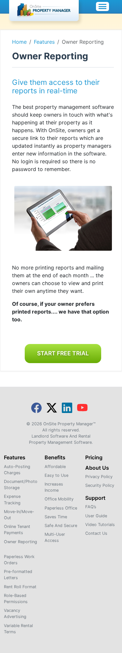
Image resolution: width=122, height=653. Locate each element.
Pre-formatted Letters (18, 574)
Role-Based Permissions (16, 598)
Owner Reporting (20, 541)
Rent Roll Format (20, 586)
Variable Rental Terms (18, 628)
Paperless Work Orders (19, 559)
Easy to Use (56, 475)
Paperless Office (61, 508)
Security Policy (99, 485)
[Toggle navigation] (102, 6)
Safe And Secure (61, 525)
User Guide (96, 515)
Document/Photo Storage (20, 484)
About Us (97, 467)
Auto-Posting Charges (17, 469)
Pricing (93, 457)
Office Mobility (59, 499)
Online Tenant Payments (17, 529)
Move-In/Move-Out (19, 514)
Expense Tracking (12, 499)
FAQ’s (90, 506)
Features (44, 42)
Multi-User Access (55, 537)
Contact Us (96, 533)
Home (19, 42)
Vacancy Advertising (15, 613)
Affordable (55, 466)
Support (95, 498)
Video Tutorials (100, 524)
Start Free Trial (63, 353)
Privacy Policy (99, 476)
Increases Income (54, 487)
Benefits (55, 457)
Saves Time (56, 516)
